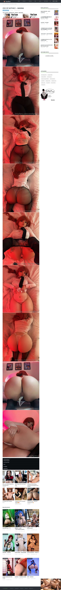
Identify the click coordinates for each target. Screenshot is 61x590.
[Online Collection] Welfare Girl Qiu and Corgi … (46, 46)
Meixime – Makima (7, 552)
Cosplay (30, 1)
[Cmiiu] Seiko (30, 528)
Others (43, 82)
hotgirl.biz (11, 588)
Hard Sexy (49, 76)
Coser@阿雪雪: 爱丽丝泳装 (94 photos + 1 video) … (46, 17)
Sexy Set (53, 82)
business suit (11, 12)
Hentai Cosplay (44, 78)
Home (19, 1)
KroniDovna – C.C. (7, 528)
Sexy (35, 1)
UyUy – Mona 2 (30, 576)
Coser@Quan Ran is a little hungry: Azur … (46, 40)
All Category (43, 74)
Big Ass (6, 12)
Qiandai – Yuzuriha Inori (20, 576)
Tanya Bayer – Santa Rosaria (46, 33)
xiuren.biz (26, 588)
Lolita (40, 1)
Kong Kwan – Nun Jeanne (20, 552)
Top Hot (24, 1)
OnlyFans (54, 80)
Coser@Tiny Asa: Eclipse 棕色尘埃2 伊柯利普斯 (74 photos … (46, 29)
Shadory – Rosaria (44, 22)
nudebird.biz (17, 588)
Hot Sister (46, 1)
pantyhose (21, 12)
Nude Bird (6, 588)
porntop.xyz (31, 588)
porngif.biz (21, 588)
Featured (43, 76)
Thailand (43, 84)
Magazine (48, 80)
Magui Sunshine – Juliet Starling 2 (45, 12)
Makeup (16, 12)
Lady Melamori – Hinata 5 (33, 552)
